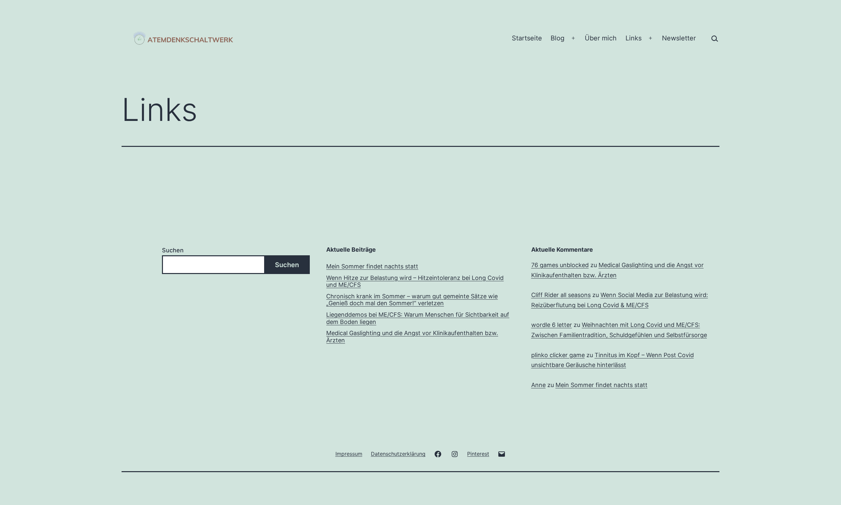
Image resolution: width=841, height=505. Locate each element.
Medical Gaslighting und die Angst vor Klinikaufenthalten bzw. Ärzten (412, 337)
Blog (557, 38)
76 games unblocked (560, 265)
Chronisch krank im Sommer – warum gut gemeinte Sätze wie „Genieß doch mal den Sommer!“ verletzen (412, 300)
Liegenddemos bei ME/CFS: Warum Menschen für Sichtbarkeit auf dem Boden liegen (417, 318)
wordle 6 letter (551, 324)
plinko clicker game (558, 355)
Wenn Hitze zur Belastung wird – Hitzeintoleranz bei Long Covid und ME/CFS (415, 281)
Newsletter (679, 38)
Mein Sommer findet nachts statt (372, 266)
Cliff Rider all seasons (561, 294)
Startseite (527, 38)
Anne (538, 384)
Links (633, 38)
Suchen (173, 250)
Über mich (601, 38)
